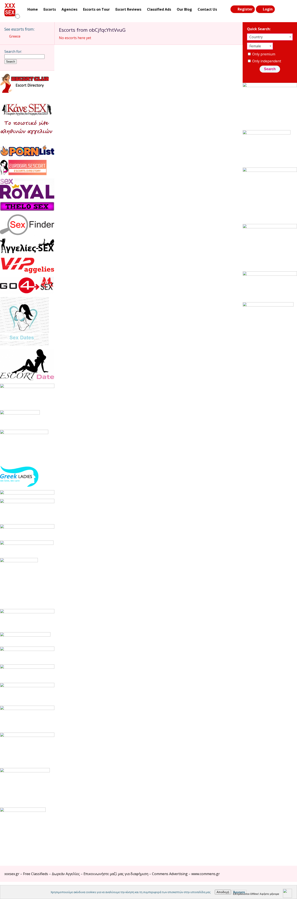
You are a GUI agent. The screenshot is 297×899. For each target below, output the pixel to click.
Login (268, 9)
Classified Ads (159, 9)
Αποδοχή (223, 892)
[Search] (280, 9)
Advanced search (272, 76)
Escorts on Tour (96, 9)
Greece (14, 36)
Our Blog (184, 9)
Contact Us (207, 9)
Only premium (263, 54)
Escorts (49, 9)
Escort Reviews (128, 9)
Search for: (13, 51)
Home (32, 9)
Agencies (69, 9)
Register (245, 9)
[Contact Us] (289, 9)
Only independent (266, 61)
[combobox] (270, 36)
